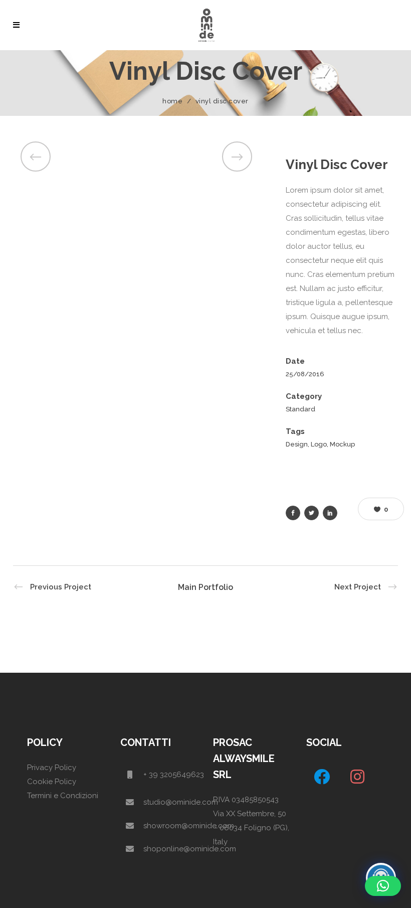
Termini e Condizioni (62, 795)
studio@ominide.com (180, 802)
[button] (383, 886)
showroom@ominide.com (188, 825)
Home (172, 101)
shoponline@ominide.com (189, 848)
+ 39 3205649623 (173, 774)
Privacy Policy (51, 767)
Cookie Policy (51, 781)
